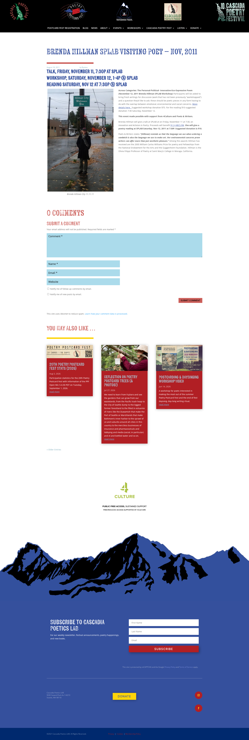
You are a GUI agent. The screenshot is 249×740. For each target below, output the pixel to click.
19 (114, 367)
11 (127, 364)
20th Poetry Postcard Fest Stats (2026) (66, 366)
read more (54, 391)
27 (134, 367)
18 (144, 364)
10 (125, 364)
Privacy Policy (169, 667)
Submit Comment (190, 300)
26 (131, 367)
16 (139, 364)
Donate (194, 28)
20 (117, 367)
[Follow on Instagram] (198, 695)
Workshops (134, 28)
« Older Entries (54, 449)
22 (121, 367)
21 (119, 367)
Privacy (111, 734)
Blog (85, 28)
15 (137, 364)
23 (124, 367)
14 (134, 364)
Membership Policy (133, 734)
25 (129, 367)
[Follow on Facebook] (198, 708)
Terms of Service (186, 667)
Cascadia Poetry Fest (159, 28)
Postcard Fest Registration (63, 28)
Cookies (120, 734)
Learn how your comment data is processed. (106, 313)
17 (142, 364)
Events (117, 28)
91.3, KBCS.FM (177, 125)
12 (129, 364)
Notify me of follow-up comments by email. (71, 288)
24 (126, 367)
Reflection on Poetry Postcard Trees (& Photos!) (120, 381)
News (94, 28)
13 (132, 364)
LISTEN (181, 28)
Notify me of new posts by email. (66, 294)
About (103, 28)
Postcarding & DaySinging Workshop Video (179, 379)
